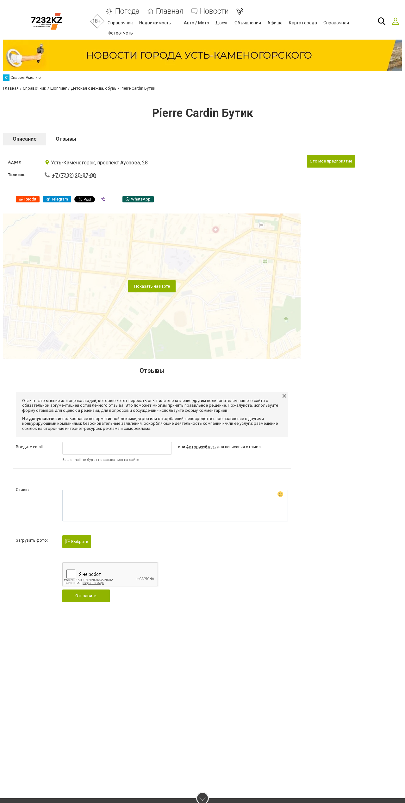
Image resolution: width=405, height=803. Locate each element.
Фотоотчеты (121, 32)
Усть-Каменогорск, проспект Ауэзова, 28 (99, 163)
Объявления (247, 22)
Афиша (275, 22)
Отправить (86, 595)
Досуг (221, 22)
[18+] (46, 21)
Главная (170, 11)
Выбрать (79, 541)
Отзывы (66, 139)
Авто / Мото (196, 22)
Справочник (120, 22)
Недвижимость (155, 22)
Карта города (303, 22)
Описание (25, 139)
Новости (214, 11)
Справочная (336, 22)
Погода (127, 11)
